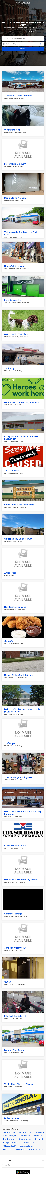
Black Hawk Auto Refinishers (19, 504)
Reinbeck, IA (9, 1139)
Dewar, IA (20, 1149)
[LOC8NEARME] (23, 2)
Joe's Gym (10, 743)
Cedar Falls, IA (36, 1149)
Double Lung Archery (15, 197)
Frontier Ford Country (15, 1050)
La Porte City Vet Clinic (16, 334)
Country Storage (13, 913)
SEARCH (23, 49)
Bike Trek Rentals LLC (15, 1016)
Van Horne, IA (9, 1135)
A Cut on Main (11, 470)
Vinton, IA (40, 1132)
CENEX (7, 981)
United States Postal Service (19, 675)
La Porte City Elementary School (21, 879)
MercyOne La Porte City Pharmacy (22, 402)
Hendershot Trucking (15, 606)
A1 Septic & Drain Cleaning (18, 95)
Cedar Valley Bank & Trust (18, 538)
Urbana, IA (25, 1135)
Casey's (8, 641)
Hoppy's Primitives (14, 266)
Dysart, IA (7, 1149)
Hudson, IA (29, 1142)
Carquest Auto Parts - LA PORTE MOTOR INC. (21, 438)
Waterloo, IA (9, 1132)
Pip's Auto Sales (12, 300)
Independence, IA (11, 1142)
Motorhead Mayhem (15, 163)
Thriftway (9, 368)
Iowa (39, 32)
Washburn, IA (25, 1132)
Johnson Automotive (15, 947)
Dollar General (11, 1118)
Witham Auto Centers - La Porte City (21, 233)
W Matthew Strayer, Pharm (18, 1084)
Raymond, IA (25, 1139)
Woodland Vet (12, 129)
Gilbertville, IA (9, 1146)
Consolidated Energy (15, 845)
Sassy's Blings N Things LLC (18, 777)
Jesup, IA (39, 1139)
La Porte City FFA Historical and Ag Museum (22, 812)
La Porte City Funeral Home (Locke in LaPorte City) (22, 710)
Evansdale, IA (26, 1146)
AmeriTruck (10, 572)
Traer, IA (38, 1135)
